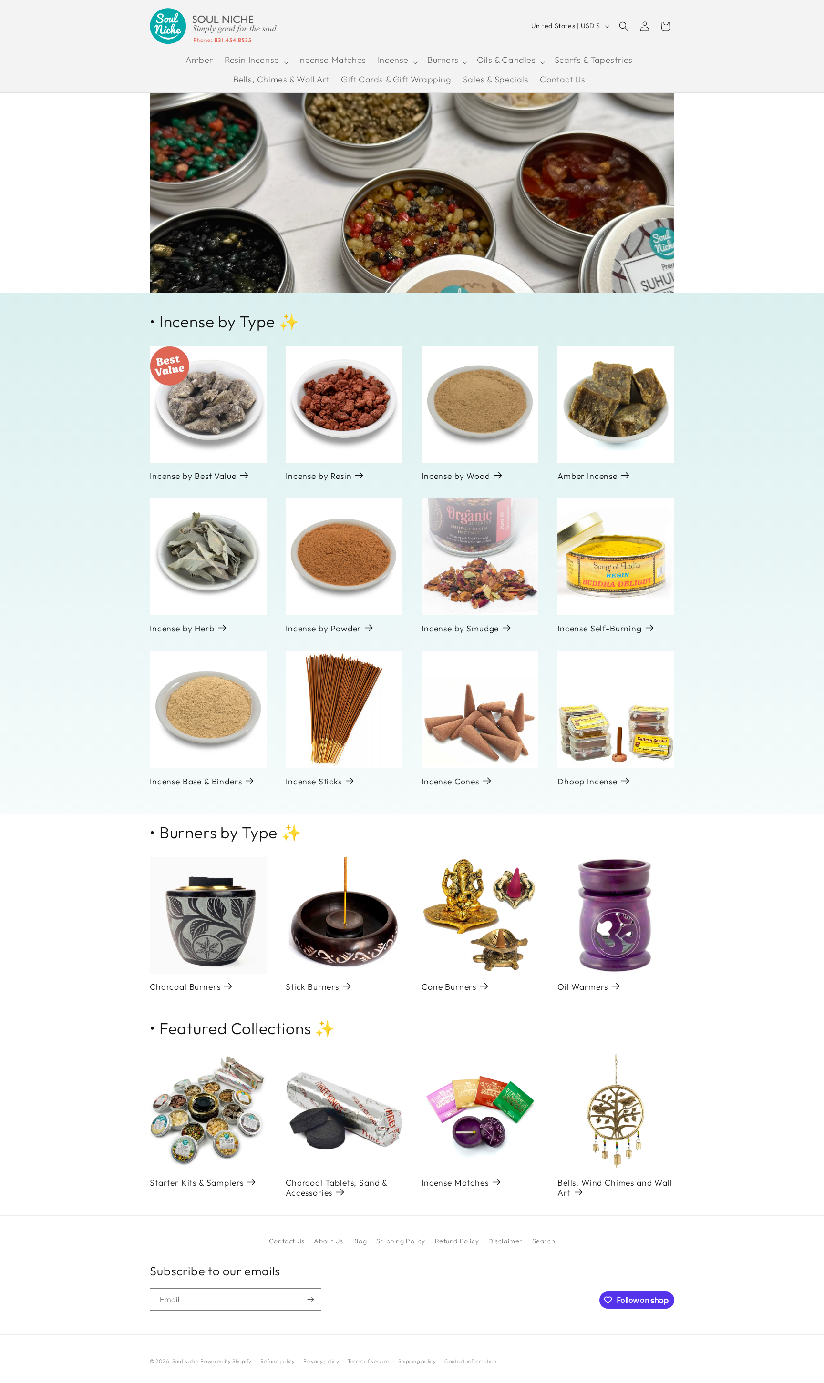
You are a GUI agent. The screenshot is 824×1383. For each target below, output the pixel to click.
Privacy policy (321, 1361)
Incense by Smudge (460, 628)
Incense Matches (455, 1183)
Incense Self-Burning (599, 628)
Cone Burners (449, 987)
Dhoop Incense (587, 781)
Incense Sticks (314, 781)
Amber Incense (587, 476)
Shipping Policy (400, 1241)
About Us (328, 1241)
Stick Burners (312, 987)
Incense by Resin (318, 476)
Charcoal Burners (185, 987)
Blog (359, 1241)
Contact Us (287, 1241)
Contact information (470, 1361)
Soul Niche (185, 1361)
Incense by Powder (323, 628)
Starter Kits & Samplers (197, 1183)
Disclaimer (505, 1241)
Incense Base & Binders (196, 781)
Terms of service (369, 1361)
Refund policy (277, 1361)
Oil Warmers (582, 987)
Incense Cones (450, 781)
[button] (255, 62)
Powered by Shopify (226, 1361)
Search (544, 1241)
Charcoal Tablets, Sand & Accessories (336, 1188)
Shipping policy (417, 1361)
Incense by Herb (182, 628)
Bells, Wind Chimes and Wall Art (614, 1188)
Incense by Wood (456, 476)
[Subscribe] (310, 1299)
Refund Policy (457, 1241)
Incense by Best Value (193, 476)
